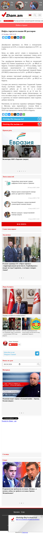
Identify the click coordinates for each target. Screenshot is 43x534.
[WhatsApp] (24, 37)
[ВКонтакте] (9, 37)
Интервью (6, 370)
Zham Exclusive (8, 287)
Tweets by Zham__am (9, 421)
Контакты (17, 512)
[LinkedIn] (18, 37)
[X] (15, 37)
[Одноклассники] (12, 37)
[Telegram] (3, 37)
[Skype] (6, 37)
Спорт (5, 460)
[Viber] (21, 37)
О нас (23, 512)
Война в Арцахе (21, 25)
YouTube (17, 124)
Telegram (17, 119)
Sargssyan (25, 532)
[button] (4, 151)
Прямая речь (7, 130)
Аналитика (7, 235)
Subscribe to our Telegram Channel (10, 353)
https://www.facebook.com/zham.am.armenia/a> (28, 519)
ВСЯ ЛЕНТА (21, 224)
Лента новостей (8, 177)
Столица (6, 454)
